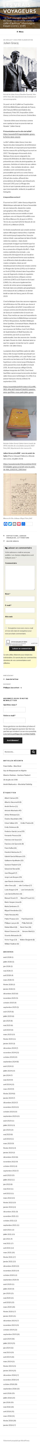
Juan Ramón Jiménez (14, 881)
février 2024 (8, 1094)
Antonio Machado (13, 811)
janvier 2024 (8, 1098)
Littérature (23, 538)
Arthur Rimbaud (12, 815)
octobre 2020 (8, 1275)
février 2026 (8, 985)
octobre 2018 (8, 1384)
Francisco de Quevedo (14, 844)
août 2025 (7, 1012)
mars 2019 (7, 1362)
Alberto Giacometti (13, 802)
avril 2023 (7, 1139)
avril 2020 (7, 1302)
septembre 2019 (9, 1334)
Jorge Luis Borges (13, 877)
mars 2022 (7, 1198)
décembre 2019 (9, 1321)
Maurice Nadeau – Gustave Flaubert (16, 775)
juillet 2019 (7, 1343)
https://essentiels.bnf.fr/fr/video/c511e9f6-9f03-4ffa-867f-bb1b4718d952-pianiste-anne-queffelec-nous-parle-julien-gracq (19, 389)
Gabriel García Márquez (15, 856)
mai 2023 (6, 1134)
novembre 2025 (9, 998)
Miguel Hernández (13, 911)
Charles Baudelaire (13, 819)
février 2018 (8, 1421)
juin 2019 (6, 1348)
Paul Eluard (27, 919)
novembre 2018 (9, 1380)
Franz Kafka (11, 848)
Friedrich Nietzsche (13, 852)
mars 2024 (7, 1089)
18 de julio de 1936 (10, 780)
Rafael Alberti (11, 927)
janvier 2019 (8, 1371)
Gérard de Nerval (12, 869)
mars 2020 (7, 1307)
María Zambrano (12, 906)
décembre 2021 (9, 1212)
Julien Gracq (12, 541)
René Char (25, 927)
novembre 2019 (9, 1325)
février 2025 (8, 1039)
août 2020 (7, 1284)
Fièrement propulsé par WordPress (16, 1441)
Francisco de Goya (13, 840)
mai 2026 (7, 971)
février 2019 (8, 1366)
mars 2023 (7, 1143)
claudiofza (27, 40)
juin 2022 (6, 1184)
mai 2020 (7, 1298)
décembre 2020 (9, 1266)
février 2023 (8, 1148)
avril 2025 (7, 1030)
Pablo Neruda (11, 915)
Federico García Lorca (14, 831)
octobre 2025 (8, 1003)
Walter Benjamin (27, 940)
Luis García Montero (13, 894)
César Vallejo (11, 823)
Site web (9, 617)
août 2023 (7, 1121)
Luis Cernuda (27, 890)
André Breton (11, 806)
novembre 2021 (9, 1216)
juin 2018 (6, 1402)
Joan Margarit (11, 873)
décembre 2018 (9, 1375)
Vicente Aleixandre (13, 936)
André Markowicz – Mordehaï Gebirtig (17, 784)
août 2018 (7, 1393)
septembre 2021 (9, 1225)
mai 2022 (6, 1189)
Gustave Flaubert (13, 865)
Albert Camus (11, 798)
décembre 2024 (9, 1048)
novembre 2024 (9, 1053)
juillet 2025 (7, 1016)
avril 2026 (7, 975)
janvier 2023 (8, 1153)
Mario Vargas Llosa (13, 902)
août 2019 (7, 1339)
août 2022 (7, 1175)
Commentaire (11, 563)
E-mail (8, 605)
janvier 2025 (8, 1044)
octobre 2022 (8, 1166)
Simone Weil (28, 931)
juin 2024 (6, 1075)
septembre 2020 (9, 1280)
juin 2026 (6, 966)
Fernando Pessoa (13, 836)
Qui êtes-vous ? (10, 705)
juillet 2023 (7, 1125)
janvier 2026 (8, 989)
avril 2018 (7, 1412)
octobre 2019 (8, 1330)
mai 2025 (7, 1025)
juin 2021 (6, 1239)
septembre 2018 (9, 1389)
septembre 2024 (9, 1062)
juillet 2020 (7, 1289)
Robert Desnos (12, 931)
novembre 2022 (9, 1162)
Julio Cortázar (25, 886)
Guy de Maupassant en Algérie (15, 771)
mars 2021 (7, 1253)
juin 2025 (6, 1021)
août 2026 (7, 957)
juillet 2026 (7, 962)
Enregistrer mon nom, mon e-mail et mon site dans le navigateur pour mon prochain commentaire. (19, 631)
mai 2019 (6, 1352)
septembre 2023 (9, 1116)
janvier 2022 (8, 1207)
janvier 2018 (8, 1425)
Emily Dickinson (12, 827)
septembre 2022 (9, 1171)
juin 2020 (6, 1293)
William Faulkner (12, 944)
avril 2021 (7, 1248)
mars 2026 (7, 980)
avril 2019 (7, 1357)
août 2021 (7, 1230)
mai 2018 (6, 1407)
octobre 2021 (8, 1221)
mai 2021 (6, 1243)
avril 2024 (7, 1084)
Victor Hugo (11, 940)
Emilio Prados (27, 823)
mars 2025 (7, 1035)
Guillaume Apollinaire (14, 861)
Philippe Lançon (12, 923)
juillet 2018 (7, 1398)
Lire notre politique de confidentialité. (19, 734)
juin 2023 (6, 1130)
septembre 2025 (9, 1007)
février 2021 (8, 1257)
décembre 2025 (9, 994)
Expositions (12, 536)
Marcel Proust (27, 898)
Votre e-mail (9, 716)
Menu (21, 32)
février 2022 (8, 1203)
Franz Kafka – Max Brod (12, 766)
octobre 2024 (8, 1057)
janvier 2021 (8, 1262)
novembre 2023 (9, 1107)
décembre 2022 (9, 1157)
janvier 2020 (8, 1316)
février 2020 (8, 1312)
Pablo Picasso (12, 919)
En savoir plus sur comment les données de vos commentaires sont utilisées (19, 660)
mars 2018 (7, 1416)
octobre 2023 (8, 1112)
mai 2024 (7, 1080)
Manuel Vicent (11, 898)
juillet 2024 (7, 1071)
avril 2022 (7, 1193)
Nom (7, 594)
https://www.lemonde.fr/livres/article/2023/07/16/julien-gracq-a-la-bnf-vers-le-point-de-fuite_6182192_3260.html (19, 467)
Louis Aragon (11, 890)
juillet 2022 (7, 1180)
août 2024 (7, 1066)
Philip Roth (27, 923)
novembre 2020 (9, 1271)
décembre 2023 (9, 1103)
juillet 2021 (7, 1234)
